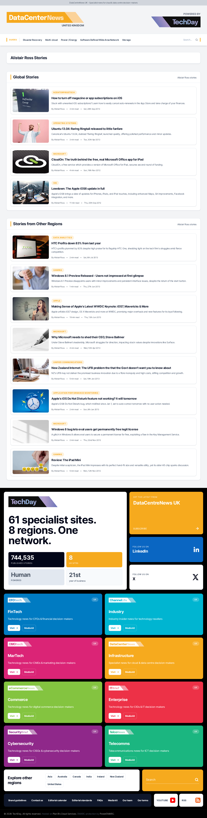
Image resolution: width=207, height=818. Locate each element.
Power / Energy (69, 39)
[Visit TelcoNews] (126, 732)
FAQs (100, 800)
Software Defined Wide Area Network (99, 39)
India (89, 776)
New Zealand (117, 776)
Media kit (29, 628)
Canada (77, 776)
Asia (50, 776)
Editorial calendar (57, 800)
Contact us (37, 800)
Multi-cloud (51, 39)
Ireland (100, 776)
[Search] (197, 40)
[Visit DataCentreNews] (126, 644)
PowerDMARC (107, 813)
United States (54, 784)
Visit (12, 628)
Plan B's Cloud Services (64, 813)
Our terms (143, 800)
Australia (62, 776)
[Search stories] (196, 779)
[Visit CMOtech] (25, 644)
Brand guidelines (17, 800)
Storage (126, 39)
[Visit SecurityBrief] (25, 732)
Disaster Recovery (32, 39)
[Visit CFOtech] (25, 600)
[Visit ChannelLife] (126, 600)
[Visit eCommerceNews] (25, 688)
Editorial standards (82, 800)
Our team (127, 800)
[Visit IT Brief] (126, 688)
